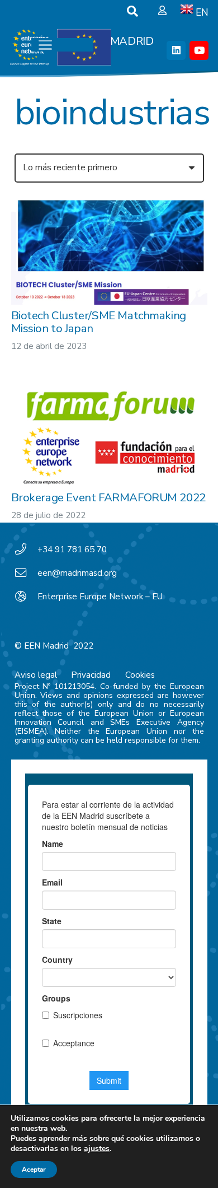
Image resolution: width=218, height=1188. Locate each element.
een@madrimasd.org (77, 573)
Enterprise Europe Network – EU (100, 596)
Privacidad (91, 675)
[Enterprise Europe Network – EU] (26, 596)
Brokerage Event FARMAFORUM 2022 (108, 497)
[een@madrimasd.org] (26, 573)
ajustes (97, 1149)
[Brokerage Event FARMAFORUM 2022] (109, 434)
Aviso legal (36, 675)
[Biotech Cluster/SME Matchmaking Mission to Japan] (109, 250)
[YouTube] (198, 50)
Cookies (140, 675)
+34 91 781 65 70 (72, 549)
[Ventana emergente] (162, 11)
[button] (132, 11)
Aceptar (34, 1169)
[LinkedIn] (176, 50)
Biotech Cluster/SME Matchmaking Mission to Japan (98, 322)
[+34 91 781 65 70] (26, 549)
